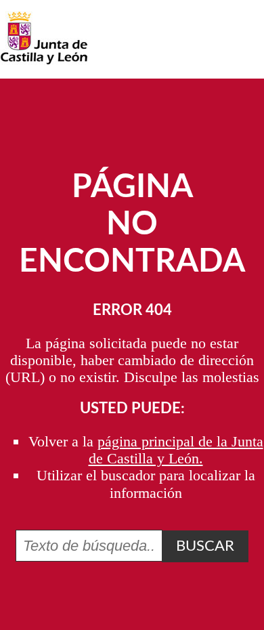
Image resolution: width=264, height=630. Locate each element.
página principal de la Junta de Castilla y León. (176, 450)
